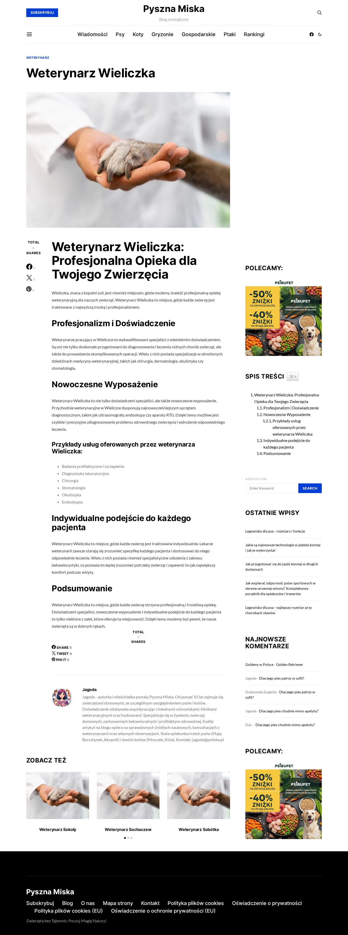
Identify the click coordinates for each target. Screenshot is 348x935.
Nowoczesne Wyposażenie (286, 414)
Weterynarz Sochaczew (128, 829)
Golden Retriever (289, 664)
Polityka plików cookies (196, 903)
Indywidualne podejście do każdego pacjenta (286, 443)
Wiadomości (92, 34)
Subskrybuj (40, 903)
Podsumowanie (277, 453)
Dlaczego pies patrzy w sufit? (281, 678)
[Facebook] (312, 34)
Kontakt (150, 903)
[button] (320, 34)
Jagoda (89, 689)
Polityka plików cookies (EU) (68, 911)
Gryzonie (162, 34)
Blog (67, 903)
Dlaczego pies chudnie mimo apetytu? (288, 711)
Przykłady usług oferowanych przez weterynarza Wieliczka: (293, 427)
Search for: (256, 479)
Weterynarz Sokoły (57, 829)
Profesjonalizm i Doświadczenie (291, 407)
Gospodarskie (199, 34)
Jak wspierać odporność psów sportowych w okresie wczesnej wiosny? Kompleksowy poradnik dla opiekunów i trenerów (280, 588)
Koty (138, 34)
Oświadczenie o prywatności (267, 903)
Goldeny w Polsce (259, 664)
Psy (120, 34)
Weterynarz (37, 58)
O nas (88, 903)
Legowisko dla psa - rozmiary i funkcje (275, 531)
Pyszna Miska (174, 8)
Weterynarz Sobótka (199, 829)
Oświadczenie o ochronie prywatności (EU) (163, 911)
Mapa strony (118, 903)
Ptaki (230, 34)
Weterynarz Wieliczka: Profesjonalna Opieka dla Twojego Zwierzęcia (286, 398)
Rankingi (254, 34)
